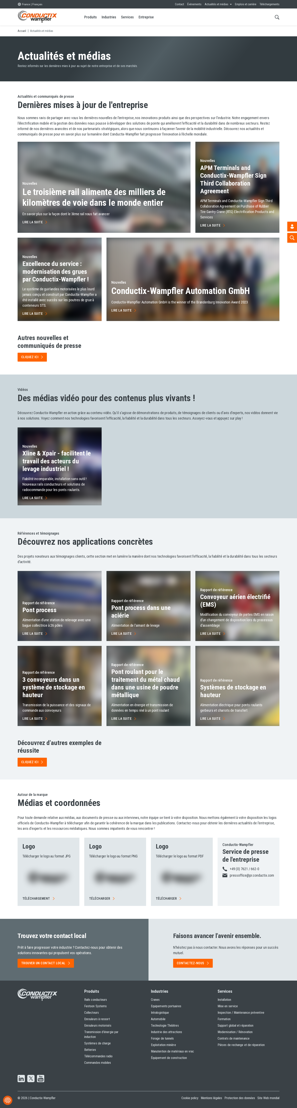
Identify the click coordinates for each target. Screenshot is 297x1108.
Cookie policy (189, 1098)
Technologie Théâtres (165, 1025)
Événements (194, 4)
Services (127, 17)
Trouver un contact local (43, 963)
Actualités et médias (216, 4)
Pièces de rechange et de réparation (241, 1045)
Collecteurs (91, 1013)
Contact (179, 4)
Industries (109, 17)
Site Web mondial (268, 1098)
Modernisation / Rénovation (235, 1032)
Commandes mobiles (97, 1063)
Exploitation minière (163, 1045)
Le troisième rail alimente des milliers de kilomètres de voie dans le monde (93, 197)
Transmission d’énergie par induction (101, 1034)
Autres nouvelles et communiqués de (49, 341)
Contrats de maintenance (234, 1038)
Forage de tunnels (162, 1038)
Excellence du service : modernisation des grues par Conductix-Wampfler (55, 271)
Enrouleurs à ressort (97, 1019)
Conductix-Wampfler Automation (180, 291)
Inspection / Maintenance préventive (241, 1013)
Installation (224, 1000)
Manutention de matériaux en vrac (172, 1051)
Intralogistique (160, 1013)
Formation (224, 1019)
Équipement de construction (169, 1058)
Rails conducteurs (95, 1000)
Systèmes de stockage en (233, 691)
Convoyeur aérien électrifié (235, 600)
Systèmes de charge (97, 1043)
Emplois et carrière (245, 4)
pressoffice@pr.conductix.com (252, 875)
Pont (39, 610)
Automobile (158, 1019)
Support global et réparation (235, 1025)
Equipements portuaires (166, 1006)
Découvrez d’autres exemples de (59, 746)
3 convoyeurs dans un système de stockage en (53, 687)
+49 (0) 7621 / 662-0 (244, 869)
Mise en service (228, 1006)
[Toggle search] (277, 17)
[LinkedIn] (21, 1079)
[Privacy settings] (7, 1100)
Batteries (90, 1050)
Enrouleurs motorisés (97, 1025)
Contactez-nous (190, 963)
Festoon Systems (95, 1006)
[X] (31, 1079)
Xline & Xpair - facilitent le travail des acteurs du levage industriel (56, 461)
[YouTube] (40, 1079)
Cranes (155, 1000)
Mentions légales (211, 1098)
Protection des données (239, 1098)
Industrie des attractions (166, 1032)
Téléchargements (269, 4)
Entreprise (146, 17)
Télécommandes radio (98, 1056)
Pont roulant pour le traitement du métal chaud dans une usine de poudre (145, 683)
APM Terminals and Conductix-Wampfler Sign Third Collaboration (233, 179)
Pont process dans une (141, 611)
